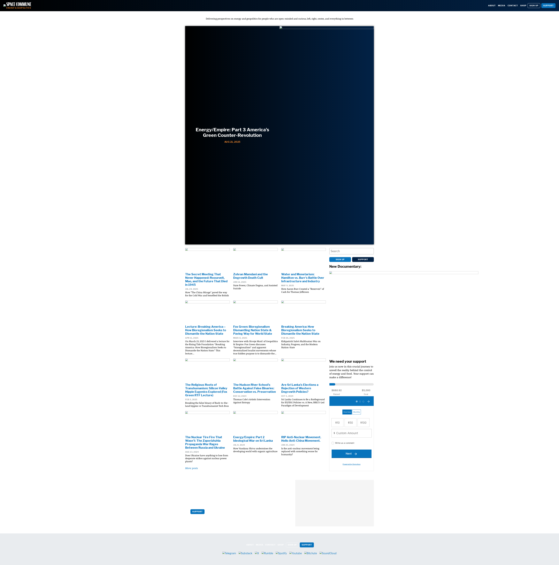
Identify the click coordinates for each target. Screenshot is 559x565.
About (492, 5)
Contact (513, 5)
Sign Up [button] (533, 5)
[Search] (371, 251)
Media (501, 5)
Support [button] (548, 5)
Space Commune (18, 4)
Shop (523, 5)
